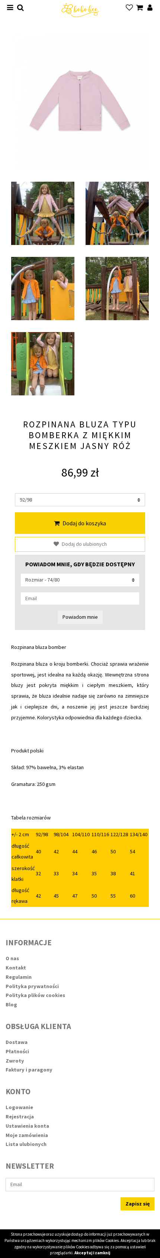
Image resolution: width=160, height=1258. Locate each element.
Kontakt (16, 967)
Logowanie (19, 1107)
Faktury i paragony (29, 1069)
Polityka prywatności (32, 986)
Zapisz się (137, 1203)
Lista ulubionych (26, 1144)
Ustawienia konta (27, 1125)
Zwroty (15, 1060)
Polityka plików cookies (35, 995)
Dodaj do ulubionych (84, 544)
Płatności (17, 1051)
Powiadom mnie (80, 617)
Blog (11, 1004)
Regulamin (19, 977)
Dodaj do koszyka (84, 523)
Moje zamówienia (27, 1135)
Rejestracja (20, 1116)
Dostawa (17, 1042)
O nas (12, 958)
